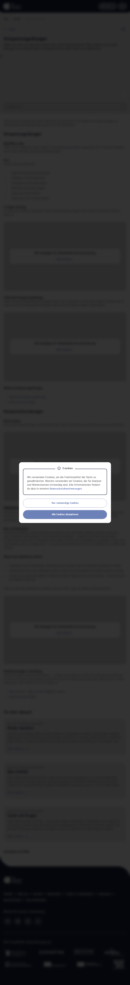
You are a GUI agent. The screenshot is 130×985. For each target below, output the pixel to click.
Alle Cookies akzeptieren (65, 514)
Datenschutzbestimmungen (66, 489)
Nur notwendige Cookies (65, 503)
